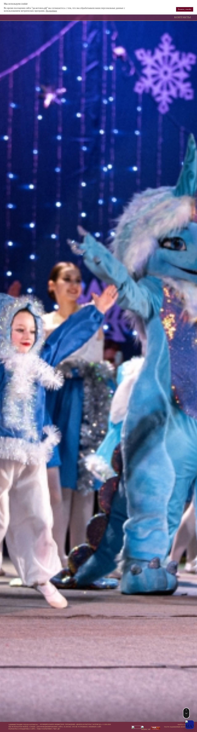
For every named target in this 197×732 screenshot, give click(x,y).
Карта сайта (183, 724)
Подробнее (51, 11)
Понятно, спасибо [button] (184, 9)
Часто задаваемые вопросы (176, 727)
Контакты (182, 17)
